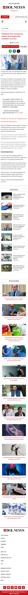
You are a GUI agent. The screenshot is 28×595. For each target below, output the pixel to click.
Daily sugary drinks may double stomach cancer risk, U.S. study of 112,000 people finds (14, 339)
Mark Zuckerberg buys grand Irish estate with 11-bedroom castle (18, 267)
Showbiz (3, 541)
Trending (3, 544)
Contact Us (4, 554)
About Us (3, 551)
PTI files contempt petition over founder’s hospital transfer (19, 236)
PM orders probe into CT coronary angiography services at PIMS (19, 226)
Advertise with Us (6, 557)
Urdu (2, 560)
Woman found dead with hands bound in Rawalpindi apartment (19, 196)
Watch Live (14, 11)
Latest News (4, 535)
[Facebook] (8, 587)
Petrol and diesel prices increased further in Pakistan (19, 257)
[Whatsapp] (4, 587)
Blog (2, 580)
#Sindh (18, 101)
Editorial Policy (5, 577)
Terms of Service (6, 574)
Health (6, 28)
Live (2, 563)
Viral (2, 547)
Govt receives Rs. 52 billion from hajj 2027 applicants (18, 216)
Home (3, 28)
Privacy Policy (5, 571)
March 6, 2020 (18, 112)
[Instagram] (19, 587)
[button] (10, 51)
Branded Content (6, 568)
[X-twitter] (12, 587)
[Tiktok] (23, 587)
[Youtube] (15, 587)
